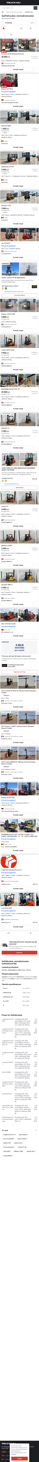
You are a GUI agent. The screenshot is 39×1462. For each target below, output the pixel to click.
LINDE (19, 970)
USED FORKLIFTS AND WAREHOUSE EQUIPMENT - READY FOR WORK (19, 469)
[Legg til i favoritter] (36, 69)
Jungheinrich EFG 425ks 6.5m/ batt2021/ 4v (7, 1042)
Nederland (20, 977)
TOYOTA (28, 970)
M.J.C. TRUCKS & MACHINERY (9, 846)
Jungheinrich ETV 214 (9, 1134)
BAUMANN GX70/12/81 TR (10, 389)
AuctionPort (4, 143)
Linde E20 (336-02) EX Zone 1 (11, 870)
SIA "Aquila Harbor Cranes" (10, 286)
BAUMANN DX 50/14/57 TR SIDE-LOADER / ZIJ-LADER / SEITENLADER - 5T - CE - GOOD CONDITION (19, 835)
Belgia (12, 978)
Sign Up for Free (19, 672)
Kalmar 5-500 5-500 (8, 314)
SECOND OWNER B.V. (6, 366)
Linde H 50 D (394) (7, 350)
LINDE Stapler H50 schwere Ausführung (7, 1119)
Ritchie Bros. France (6, 703)
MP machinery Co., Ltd (7, 632)
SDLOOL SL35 (6, 205)
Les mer (13, 1454)
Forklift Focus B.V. (7, 478)
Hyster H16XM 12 (22, 1139)
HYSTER (4, 970)
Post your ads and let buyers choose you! (16, 656)
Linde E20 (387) (6, 908)
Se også (5, 1130)
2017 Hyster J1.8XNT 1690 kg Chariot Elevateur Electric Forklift (17, 727)
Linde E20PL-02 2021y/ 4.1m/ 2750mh (7, 1107)
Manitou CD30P (6, 545)
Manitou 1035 (7, 1143)
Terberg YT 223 (22, 1147)
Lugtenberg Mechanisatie (8, 65)
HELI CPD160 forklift (8, 624)
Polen (35, 977)
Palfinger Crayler (18, 1151)
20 (30, 28)
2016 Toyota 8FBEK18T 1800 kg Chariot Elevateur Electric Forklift (18, 763)
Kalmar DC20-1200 (7, 798)
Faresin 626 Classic (8, 1147)
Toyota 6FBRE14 (7, 1155)
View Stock (19, 488)
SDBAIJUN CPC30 (7, 167)
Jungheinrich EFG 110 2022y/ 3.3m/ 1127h (7, 1031)
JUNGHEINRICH (12, 970)
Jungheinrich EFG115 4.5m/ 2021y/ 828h (7, 1084)
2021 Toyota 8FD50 (8, 1139)
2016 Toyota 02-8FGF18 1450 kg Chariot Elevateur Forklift (18, 692)
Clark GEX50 (6, 1151)
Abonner (19, 953)
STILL (23, 970)
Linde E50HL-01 (7, 1094)
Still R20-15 (5, 428)
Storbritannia (27, 978)
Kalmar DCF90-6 (7, 89)
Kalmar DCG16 (18, 1143)
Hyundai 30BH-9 (6, 585)
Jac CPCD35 (5, 243)
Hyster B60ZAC (23, 1134)
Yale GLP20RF (6, 126)
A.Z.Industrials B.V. (6, 253)
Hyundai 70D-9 (31, 1151)
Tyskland (4, 977)
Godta (19, 1459)
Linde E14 (4, 506)
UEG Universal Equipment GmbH (9, 102)
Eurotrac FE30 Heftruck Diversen (12, 54)
